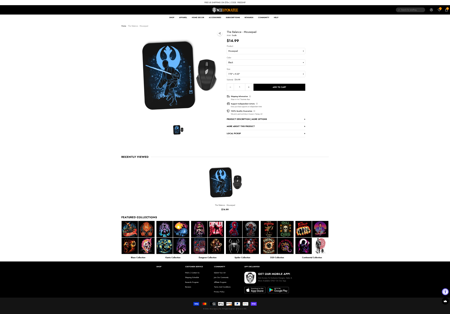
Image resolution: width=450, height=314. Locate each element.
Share (219, 33)
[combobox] (413, 10)
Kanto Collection (172, 257)
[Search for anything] (398, 10)
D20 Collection (277, 257)
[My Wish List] (439, 10)
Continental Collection (312, 257)
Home (123, 26)
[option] (178, 75)
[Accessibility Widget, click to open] (445, 291)
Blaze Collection (138, 257)
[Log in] (431, 10)
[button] (446, 10)
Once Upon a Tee (215, 309)
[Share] (219, 33)
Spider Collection (242, 257)
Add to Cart (279, 87)
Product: (230, 46)
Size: (229, 69)
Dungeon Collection (207, 257)
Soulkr (234, 35)
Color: (229, 57)
